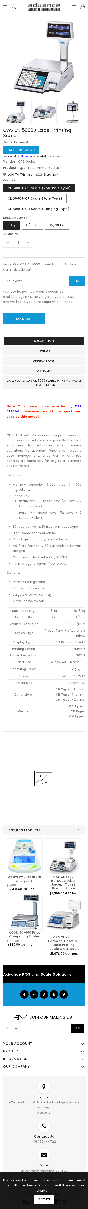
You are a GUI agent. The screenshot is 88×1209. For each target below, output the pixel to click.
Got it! (44, 1199)
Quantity (10, 233)
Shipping (26, 156)
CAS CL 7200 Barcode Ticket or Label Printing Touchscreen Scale (63, 943)
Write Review (14, 142)
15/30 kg (57, 225)
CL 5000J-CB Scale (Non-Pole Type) (39, 188)
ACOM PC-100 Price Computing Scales (24, 934)
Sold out (24, 319)
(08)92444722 (44, 1142)
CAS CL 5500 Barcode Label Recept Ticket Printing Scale (63, 882)
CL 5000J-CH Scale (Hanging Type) (38, 209)
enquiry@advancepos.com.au (44, 1170)
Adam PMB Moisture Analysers (24, 879)
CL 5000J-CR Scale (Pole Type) (35, 198)
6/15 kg (32, 225)
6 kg (11, 225)
